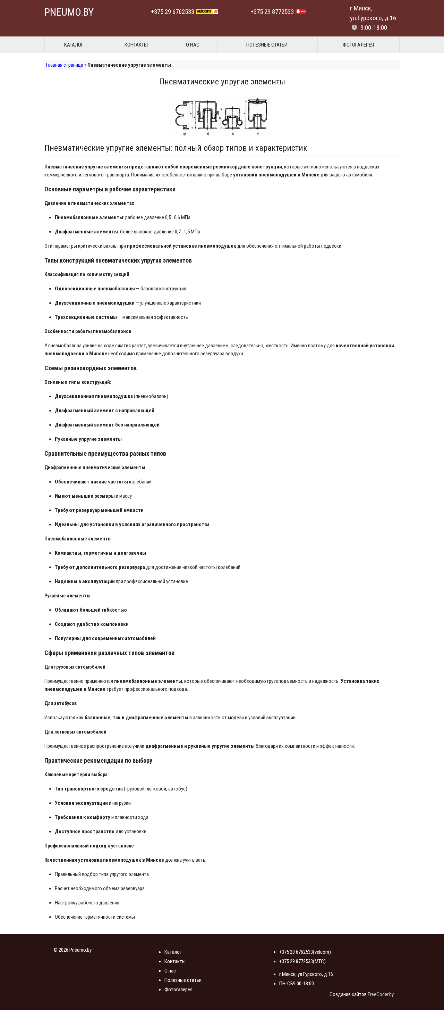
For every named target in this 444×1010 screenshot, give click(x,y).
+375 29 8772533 (272, 12)
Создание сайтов (348, 994)
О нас (192, 45)
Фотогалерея (358, 45)
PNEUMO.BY (69, 12)
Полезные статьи (267, 45)
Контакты (136, 45)
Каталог (74, 45)
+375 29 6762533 (172, 12)
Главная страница (64, 65)
